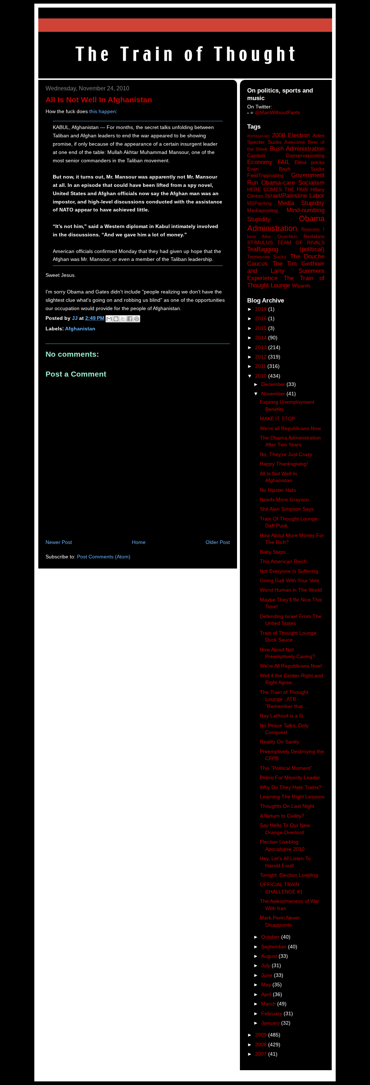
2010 (261, 376)
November (274, 393)
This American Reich (283, 561)
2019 (261, 309)
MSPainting (259, 203)
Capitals (256, 155)
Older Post (218, 542)
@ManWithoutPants (277, 112)
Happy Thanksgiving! (284, 464)
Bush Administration (297, 148)
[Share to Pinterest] (136, 318)
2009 (261, 1035)
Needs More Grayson (284, 499)
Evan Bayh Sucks (285, 169)
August (270, 956)
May (266, 984)
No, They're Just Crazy (286, 454)
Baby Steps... (275, 552)
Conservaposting (305, 155)
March (269, 1004)
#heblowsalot (258, 136)
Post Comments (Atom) (103, 556)
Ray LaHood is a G (281, 716)
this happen (102, 111)
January (271, 1023)
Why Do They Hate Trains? (291, 787)
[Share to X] (122, 318)
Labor (316, 195)
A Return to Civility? (282, 816)
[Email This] (109, 318)
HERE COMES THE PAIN (277, 189)
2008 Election (291, 135)
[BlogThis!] (116, 318)
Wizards (301, 285)
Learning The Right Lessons (292, 796)
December (274, 384)
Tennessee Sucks (267, 257)
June (267, 975)
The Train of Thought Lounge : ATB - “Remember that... (284, 699)
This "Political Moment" (286, 768)
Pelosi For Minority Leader (290, 777)
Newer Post (59, 542)
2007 (261, 1054)
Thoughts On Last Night (287, 806)
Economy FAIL (268, 162)
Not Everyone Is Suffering (289, 571)
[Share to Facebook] (129, 318)
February (272, 1013)
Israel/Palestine (286, 195)
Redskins (314, 236)
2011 (261, 366)
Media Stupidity (301, 203)
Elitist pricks (309, 162)
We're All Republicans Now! (291, 666)
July (266, 965)
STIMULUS (260, 242)
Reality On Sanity (279, 742)
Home (139, 542)
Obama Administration (285, 223)
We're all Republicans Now (290, 428)
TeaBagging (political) (285, 249)
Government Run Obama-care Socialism (285, 179)
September (274, 946)
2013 (261, 347)
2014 (261, 337)
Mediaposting (262, 210)
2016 (261, 318)
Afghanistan (80, 328)
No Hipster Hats (278, 490)
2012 (261, 357)
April (267, 994)
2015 (261, 328)
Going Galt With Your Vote (289, 580)
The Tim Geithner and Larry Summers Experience (285, 271)
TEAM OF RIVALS (300, 242)
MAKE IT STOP (277, 418)
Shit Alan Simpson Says (287, 509)
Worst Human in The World (291, 590)
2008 (261, 1044)
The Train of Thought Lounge (285, 282)
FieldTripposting (265, 175)
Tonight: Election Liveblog (289, 875)
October (271, 937)
